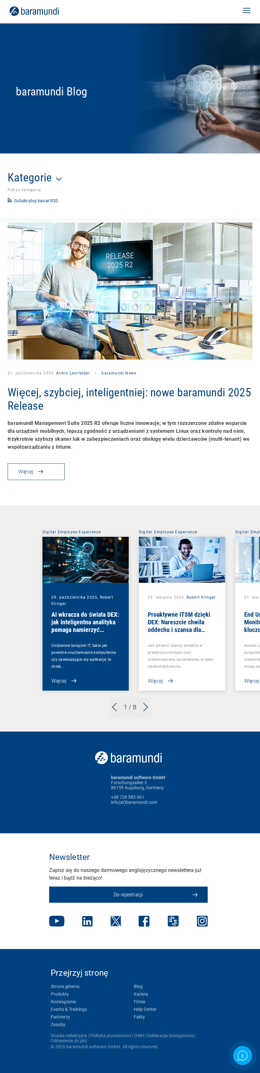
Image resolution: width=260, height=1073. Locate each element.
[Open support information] (242, 1055)
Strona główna (65, 986)
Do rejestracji (128, 895)
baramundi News (118, 373)
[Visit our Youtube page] (56, 922)
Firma (139, 1001)
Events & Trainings (69, 1009)
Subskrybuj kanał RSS (36, 200)
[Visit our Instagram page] (202, 922)
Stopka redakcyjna (69, 1035)
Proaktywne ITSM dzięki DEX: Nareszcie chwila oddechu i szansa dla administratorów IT (179, 626)
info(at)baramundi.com (134, 802)
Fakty (139, 1016)
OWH (139, 1035)
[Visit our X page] (116, 921)
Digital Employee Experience (71, 532)
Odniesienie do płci (69, 1040)
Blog (138, 986)
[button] (246, 11)
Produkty (60, 994)
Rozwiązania (63, 1001)
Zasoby (58, 1024)
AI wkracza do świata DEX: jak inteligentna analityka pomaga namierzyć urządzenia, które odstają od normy (85, 630)
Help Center (145, 1009)
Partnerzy (60, 1016)
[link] (43, 11)
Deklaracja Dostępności (170, 1035)
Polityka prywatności (110, 1035)
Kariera (141, 994)
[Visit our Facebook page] (144, 922)
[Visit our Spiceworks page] (173, 922)
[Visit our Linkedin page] (87, 922)
